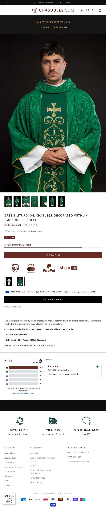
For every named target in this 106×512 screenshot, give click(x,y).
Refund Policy (36, 482)
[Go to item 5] (43, 201)
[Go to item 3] (26, 201)
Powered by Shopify (64, 493)
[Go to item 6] (52, 201)
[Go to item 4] (35, 201)
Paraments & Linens (13, 467)
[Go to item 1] (8, 201)
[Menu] (14, 494)
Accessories (9, 471)
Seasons (8, 485)
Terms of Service (37, 478)
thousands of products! (53, 22)
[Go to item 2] (17, 201)
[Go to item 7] (61, 201)
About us (34, 453)
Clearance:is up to (53, 27)
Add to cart (53, 255)
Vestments (9, 462)
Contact (33, 465)
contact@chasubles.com (78, 461)
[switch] (9, 501)
